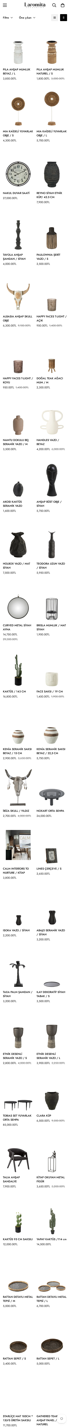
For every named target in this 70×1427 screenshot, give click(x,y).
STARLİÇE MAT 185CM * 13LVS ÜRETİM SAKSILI (18, 1418)
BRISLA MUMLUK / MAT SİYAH (51, 627)
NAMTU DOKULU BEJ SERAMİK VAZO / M (16, 442)
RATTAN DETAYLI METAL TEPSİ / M (18, 1299)
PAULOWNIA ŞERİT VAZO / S (48, 257)
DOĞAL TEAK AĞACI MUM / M (50, 380)
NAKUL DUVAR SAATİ (16, 193)
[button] (62, 5)
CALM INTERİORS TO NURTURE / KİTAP (16, 871)
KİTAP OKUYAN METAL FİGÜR (51, 1179)
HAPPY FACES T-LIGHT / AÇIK (52, 318)
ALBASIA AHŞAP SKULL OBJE (17, 318)
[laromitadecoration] (35, 5)
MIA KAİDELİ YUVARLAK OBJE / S (18, 133)
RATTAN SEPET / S (14, 1358)
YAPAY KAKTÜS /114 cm (51, 1239)
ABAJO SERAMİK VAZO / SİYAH (51, 932)
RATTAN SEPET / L (48, 1358)
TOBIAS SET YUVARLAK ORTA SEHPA (17, 1118)
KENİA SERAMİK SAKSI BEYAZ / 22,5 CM (51, 751)
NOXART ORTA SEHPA (50, 811)
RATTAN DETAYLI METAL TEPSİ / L (51, 1299)
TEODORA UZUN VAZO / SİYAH (51, 566)
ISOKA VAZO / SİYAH (16, 930)
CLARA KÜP (44, 1116)
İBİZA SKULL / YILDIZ (16, 811)
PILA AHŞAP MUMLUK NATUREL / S (50, 71)
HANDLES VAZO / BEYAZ (48, 442)
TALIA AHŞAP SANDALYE (11, 1179)
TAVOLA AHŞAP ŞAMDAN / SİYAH (14, 257)
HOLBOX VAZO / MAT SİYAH (16, 566)
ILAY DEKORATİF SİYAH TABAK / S (51, 994)
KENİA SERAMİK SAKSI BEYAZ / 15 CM (17, 751)
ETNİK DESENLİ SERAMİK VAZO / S (15, 1056)
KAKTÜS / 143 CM (14, 691)
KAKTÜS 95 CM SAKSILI (18, 1239)
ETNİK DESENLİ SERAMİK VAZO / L (48, 1056)
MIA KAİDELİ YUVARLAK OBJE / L (52, 133)
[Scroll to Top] (63, 1406)
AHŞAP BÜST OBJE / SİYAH (49, 504)
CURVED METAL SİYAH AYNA (17, 627)
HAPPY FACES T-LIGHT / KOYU (18, 380)
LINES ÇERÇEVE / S (49, 869)
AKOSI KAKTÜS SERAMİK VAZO (12, 504)
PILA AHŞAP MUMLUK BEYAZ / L (16, 71)
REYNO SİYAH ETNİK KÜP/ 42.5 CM (49, 195)
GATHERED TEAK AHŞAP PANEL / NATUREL (47, 1420)
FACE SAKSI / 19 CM (50, 691)
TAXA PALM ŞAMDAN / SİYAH (17, 994)
